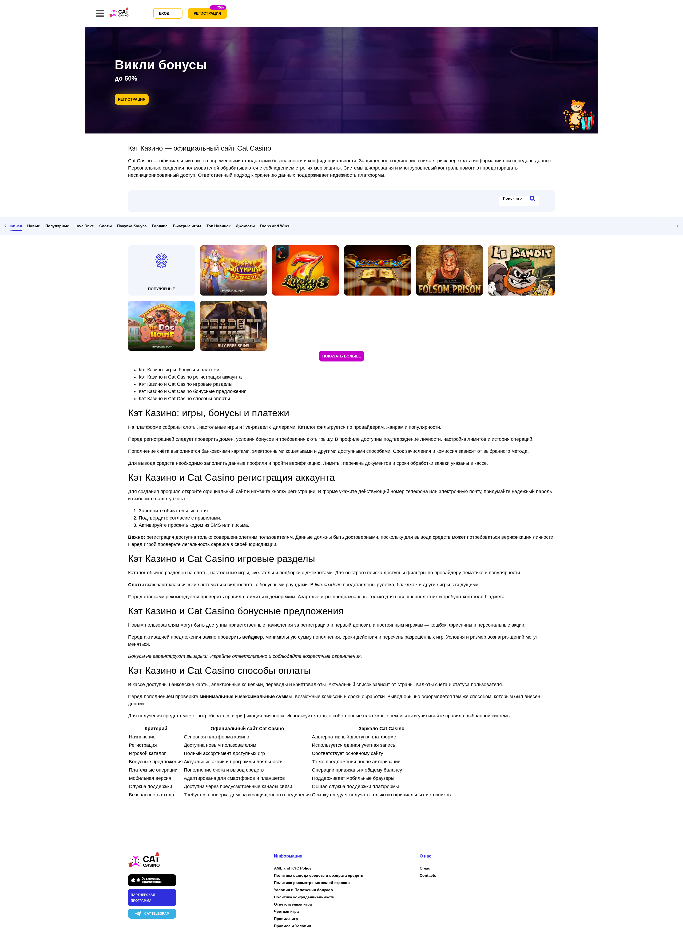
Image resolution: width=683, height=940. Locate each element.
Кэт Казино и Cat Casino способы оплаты (184, 398)
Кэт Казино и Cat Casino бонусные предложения (193, 391)
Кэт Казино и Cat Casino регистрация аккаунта (190, 377)
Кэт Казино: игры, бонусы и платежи (179, 369)
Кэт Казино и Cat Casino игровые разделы (185, 384)
